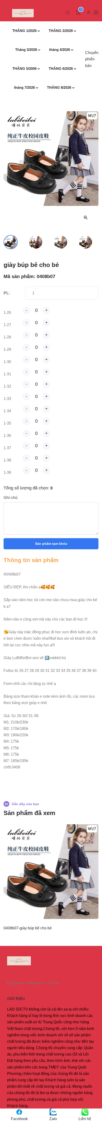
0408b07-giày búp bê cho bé (28, 928)
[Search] (67, 12)
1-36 (7, 436)
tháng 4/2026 (59, 50)
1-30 (7, 362)
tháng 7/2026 (24, 87)
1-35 (7, 423)
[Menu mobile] (96, 12)
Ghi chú (11, 498)
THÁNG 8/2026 (59, 87)
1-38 (7, 460)
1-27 (7, 325)
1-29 (7, 349)
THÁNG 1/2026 (24, 31)
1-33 (7, 399)
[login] (88, 12)
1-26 (7, 312)
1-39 (7, 472)
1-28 (7, 337)
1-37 (7, 448)
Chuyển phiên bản (91, 59)
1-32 (7, 386)
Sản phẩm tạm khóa (51, 543)
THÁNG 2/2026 (61, 31)
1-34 (7, 411)
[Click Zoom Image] (85, 217)
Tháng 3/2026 (26, 50)
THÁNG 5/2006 (24, 69)
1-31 (7, 374)
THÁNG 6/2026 (61, 69)
